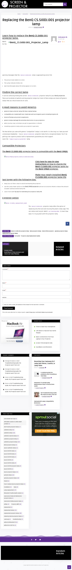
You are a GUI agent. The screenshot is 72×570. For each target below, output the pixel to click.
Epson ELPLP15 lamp (10, 451)
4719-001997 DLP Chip (10, 418)
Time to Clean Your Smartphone (45, 326)
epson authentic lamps (11, 448)
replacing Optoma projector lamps (14, 516)
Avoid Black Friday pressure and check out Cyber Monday (14, 253)
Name (4, 283)
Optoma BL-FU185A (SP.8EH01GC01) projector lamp (13, 497)
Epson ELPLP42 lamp (10, 463)
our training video (53, 211)
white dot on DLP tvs (10, 525)
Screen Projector (40, 388)
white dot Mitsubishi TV (10, 522)
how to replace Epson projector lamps (14, 484)
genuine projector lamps (61, 231)
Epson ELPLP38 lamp (10, 454)
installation (8, 487)
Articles (5, 244)
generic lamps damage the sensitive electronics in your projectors (24, 120)
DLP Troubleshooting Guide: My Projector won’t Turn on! (13, 363)
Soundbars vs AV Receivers (44, 347)
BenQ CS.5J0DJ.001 (26, 75)
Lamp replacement (10, 490)
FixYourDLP (25, 13)
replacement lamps (10, 510)
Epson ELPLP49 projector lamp (12, 466)
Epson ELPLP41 (8, 460)
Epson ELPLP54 (8, 469)
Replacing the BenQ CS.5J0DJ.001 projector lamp (42, 13)
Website (4, 297)
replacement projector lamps (10, 233)
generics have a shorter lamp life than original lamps (20, 111)
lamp (16, 487)
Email (4, 290)
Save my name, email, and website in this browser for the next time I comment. (24, 304)
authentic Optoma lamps (11, 436)
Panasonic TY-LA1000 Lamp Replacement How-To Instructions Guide (44, 384)
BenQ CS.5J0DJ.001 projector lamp (20, 231)
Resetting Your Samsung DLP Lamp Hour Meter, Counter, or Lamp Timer (44, 363)
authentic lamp (9, 430)
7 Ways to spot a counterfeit (17, 139)
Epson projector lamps (11, 472)
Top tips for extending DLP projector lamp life (28, 191)
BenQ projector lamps (35, 231)
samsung (7, 519)
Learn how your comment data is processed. (39, 312)
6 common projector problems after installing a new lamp (49, 374)
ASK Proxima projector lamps (12, 427)
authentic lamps (9, 433)
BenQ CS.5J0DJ (36, 35)
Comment (5, 269)
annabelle (41, 367)
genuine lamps (9, 475)
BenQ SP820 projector (48, 231)
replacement (8, 507)
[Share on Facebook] (67, 225)
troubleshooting (18, 519)
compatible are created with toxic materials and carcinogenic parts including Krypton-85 (31, 114)
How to (4, 548)
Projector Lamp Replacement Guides (30, 236)
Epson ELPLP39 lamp (10, 457)
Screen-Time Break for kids (44, 343)
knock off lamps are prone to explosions (16, 117)
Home (19, 13)
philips (6, 504)
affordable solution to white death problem (13, 423)
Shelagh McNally (38, 27)
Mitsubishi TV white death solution (13, 493)
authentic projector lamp (11, 439)
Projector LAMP (16, 504)
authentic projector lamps (12, 442)
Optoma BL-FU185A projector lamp (13, 501)
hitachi (6, 481)
